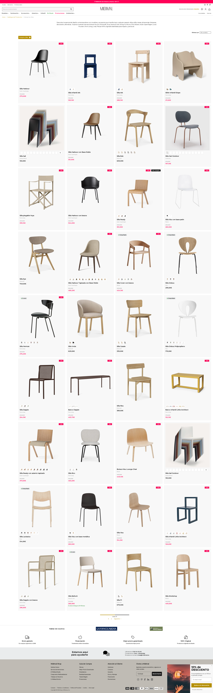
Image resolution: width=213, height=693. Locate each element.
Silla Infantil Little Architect (175, 537)
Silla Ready (121, 219)
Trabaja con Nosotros (57, 677)
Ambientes (70, 13)
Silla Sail (23, 156)
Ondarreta (168, 158)
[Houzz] (148, 679)
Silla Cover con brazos (125, 283)
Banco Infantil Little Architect (176, 410)
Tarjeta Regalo (83, 677)
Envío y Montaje (112, 674)
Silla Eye (23, 279)
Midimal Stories (56, 679)
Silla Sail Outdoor (172, 473)
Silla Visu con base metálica (79, 537)
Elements (10, 4)
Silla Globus (169, 283)
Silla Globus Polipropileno (175, 346)
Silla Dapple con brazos (29, 600)
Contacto (110, 669)
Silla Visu (120, 533)
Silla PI (119, 600)
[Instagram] (205, 5)
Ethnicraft (119, 158)
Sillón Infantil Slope (172, 93)
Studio (4, 4)
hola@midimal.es (143, 655)
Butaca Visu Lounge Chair (127, 469)
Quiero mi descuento (201, 685)
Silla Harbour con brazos (77, 215)
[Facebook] (211, 5)
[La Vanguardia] (106, 630)
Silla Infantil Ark (74, 93)
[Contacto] (203, 9)
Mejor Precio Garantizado (86, 669)
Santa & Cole (71, 598)
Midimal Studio (56, 672)
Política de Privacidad (76, 687)
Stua (166, 285)
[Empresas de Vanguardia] (156, 630)
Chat (135, 653)
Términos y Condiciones (63, 687)
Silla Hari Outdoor (172, 156)
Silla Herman (24, 346)
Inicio (3, 17)
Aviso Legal (91, 687)
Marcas (209, 13)
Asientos (35, 13)
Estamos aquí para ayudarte (79, 653)
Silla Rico (71, 473)
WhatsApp (141, 653)
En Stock (50, 13)
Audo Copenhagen (24, 91)
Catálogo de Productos (14, 17)
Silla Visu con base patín (174, 219)
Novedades (201, 13)
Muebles (5, 13)
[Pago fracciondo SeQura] (156, 688)
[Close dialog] (212, 665)
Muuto (167, 222)
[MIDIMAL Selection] (106, 8)
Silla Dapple (24, 410)
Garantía (110, 672)
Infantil (43, 13)
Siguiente (117, 619)
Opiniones (110, 667)
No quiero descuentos (197, 689)
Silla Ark (120, 93)
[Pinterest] (208, 5)
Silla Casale (121, 346)
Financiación (111, 677)
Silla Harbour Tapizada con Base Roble (83, 283)
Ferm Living (71, 95)
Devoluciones (111, 679)
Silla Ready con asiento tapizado (32, 473)
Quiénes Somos (55, 667)
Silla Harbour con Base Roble (79, 152)
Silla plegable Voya (27, 215)
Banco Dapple (73, 410)
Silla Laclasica (25, 537)
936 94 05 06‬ (137, 651)
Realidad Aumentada (85, 674)
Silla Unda (72, 346)
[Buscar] (71, 9)
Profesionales (18, 4)
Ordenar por (195, 32)
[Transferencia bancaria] (161, 688)
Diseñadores (82, 672)
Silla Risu (120, 406)
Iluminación (14, 13)
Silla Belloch (73, 596)
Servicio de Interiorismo (57, 669)
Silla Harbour (24, 89)
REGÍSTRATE (157, 674)
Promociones (59, 13)
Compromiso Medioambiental (59, 674)
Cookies (85, 687)
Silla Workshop (171, 596)
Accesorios (25, 13)
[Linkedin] (152, 679)
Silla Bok (120, 156)
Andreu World (23, 158)
